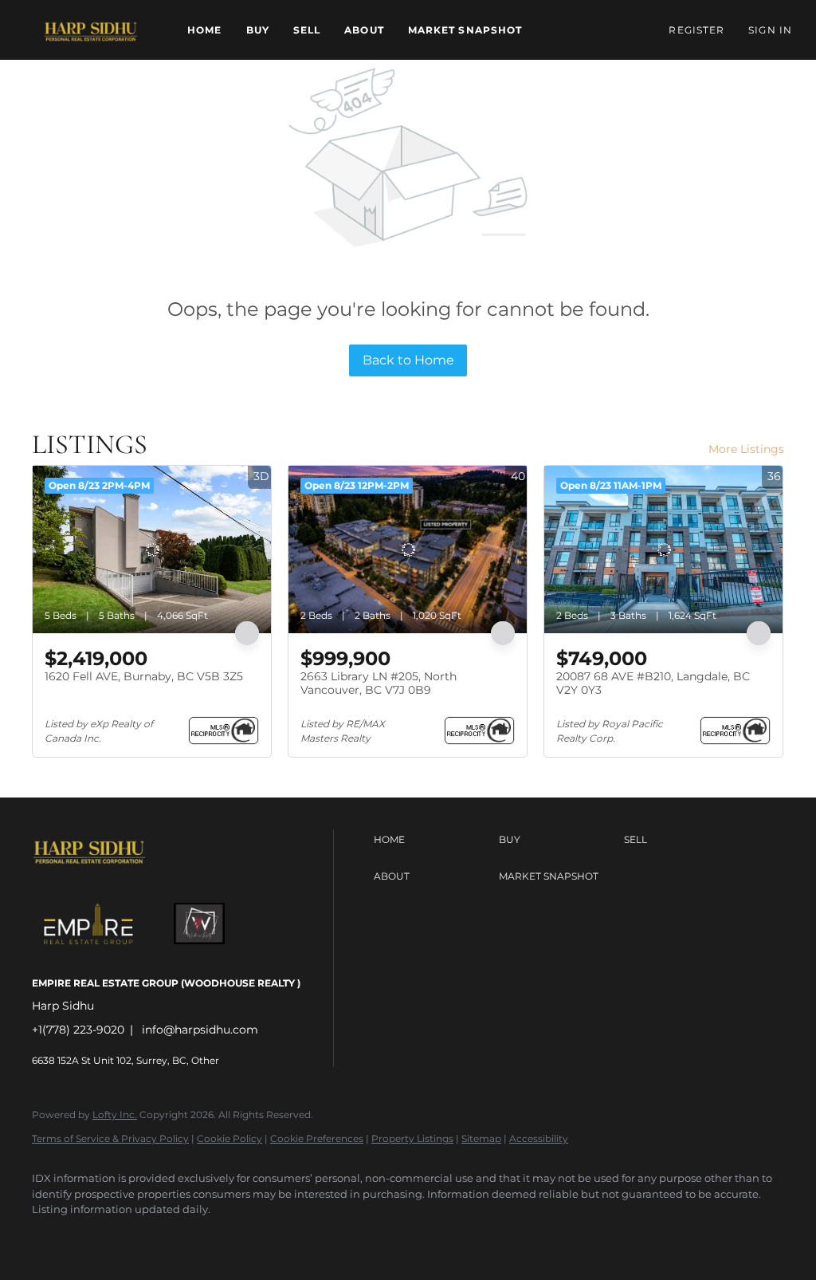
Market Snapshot (465, 30)
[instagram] (97, 1237)
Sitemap (481, 1138)
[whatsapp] (236, 1237)
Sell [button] (306, 30)
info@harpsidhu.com (200, 1029)
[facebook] (51, 1237)
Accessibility (538, 1138)
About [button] (364, 30)
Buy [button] (257, 30)
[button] (89, 30)
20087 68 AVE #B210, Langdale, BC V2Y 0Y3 (653, 683)
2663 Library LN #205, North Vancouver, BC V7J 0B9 (378, 683)
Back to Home (408, 360)
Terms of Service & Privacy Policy (110, 1138)
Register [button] (696, 30)
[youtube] (143, 1237)
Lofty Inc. (114, 1114)
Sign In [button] (770, 30)
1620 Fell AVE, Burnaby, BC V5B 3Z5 (144, 676)
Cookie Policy (229, 1138)
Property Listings (412, 1138)
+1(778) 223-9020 (78, 1029)
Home (204, 30)
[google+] (190, 1237)
